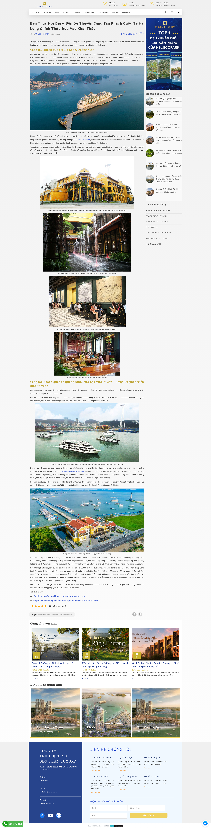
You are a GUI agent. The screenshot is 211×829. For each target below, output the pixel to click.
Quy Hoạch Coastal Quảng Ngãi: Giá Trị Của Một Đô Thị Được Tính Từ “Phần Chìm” (169, 179)
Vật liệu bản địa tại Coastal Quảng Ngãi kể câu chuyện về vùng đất (168, 127)
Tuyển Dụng (125, 12)
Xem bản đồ (95, 770)
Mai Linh (84, 670)
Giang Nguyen (42, 34)
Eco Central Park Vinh (157, 222)
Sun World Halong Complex (71, 471)
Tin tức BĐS (67, 12)
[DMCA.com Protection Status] (116, 826)
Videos (77, 12)
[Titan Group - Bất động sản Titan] (44, 4)
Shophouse (90, 731)
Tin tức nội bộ (89, 12)
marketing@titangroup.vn (137, 5)
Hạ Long (48, 731)
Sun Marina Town (44, 614)
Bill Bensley (84, 140)
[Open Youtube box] (172, 12)
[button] (177, 712)
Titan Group (99, 826)
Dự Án (57, 12)
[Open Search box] (179, 12)
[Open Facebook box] (165, 12)
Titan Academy (103, 12)
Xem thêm (35, 679)
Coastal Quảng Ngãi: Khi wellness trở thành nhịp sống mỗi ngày (169, 101)
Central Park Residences (159, 233)
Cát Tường (35, 670)
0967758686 (44, 780)
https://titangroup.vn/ (47, 803)
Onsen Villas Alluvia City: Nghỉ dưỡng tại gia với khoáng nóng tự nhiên (169, 140)
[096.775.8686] (5, 824)
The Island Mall (153, 244)
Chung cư (40, 731)
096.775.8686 (113, 5)
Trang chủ (36, 12)
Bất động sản (129, 34)
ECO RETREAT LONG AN (156, 216)
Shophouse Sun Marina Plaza (61, 614)
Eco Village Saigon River (158, 211)
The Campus (151, 227)
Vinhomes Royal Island (157, 238)
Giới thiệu (47, 12)
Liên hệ (115, 12)
